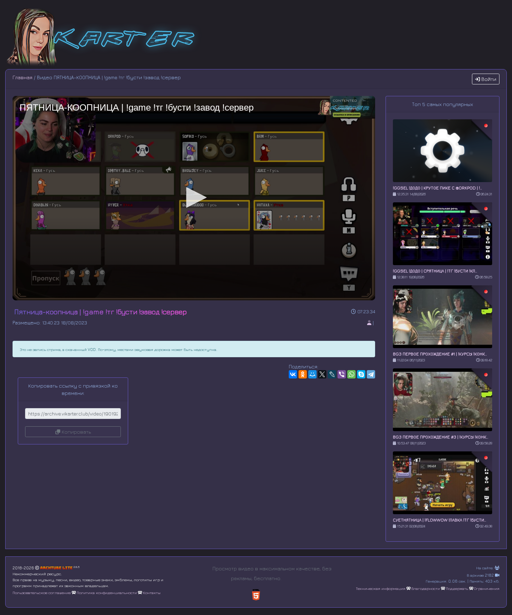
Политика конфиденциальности (107, 592)
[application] (194, 198)
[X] (322, 374)
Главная (22, 77)
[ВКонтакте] (293, 374)
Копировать (75, 432)
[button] (194, 197)
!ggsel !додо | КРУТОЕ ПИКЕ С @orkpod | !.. (437, 187)
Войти (488, 79)
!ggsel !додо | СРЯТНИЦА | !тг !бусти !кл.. (435, 270)
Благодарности (425, 588)
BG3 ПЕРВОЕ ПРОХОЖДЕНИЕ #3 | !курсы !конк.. (440, 437)
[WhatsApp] (351, 374)
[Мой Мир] (312, 374)
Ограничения (486, 588)
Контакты (152, 592)
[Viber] (342, 374)
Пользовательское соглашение (42, 592)
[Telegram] (371, 374)
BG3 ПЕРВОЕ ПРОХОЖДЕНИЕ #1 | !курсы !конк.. (440, 354)
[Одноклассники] (302, 374)
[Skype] (361, 374)
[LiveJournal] (332, 374)
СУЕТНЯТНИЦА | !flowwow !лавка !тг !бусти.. (439, 520)
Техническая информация (380, 588)
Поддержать (457, 588)
